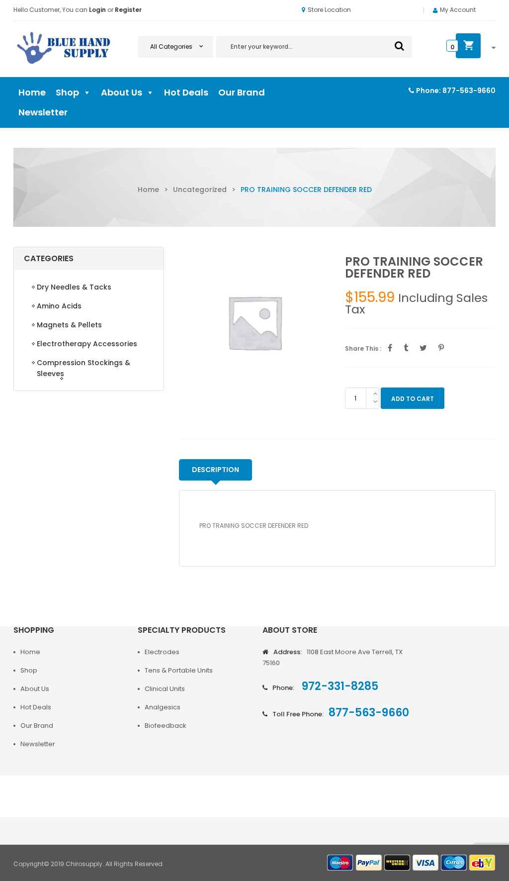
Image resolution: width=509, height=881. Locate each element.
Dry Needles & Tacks (74, 287)
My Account (458, 9)
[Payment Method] (340, 863)
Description (215, 470)
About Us (121, 92)
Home (32, 92)
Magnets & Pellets (69, 325)
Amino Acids (59, 306)
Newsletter (43, 112)
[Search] (399, 46)
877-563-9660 (469, 91)
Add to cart (412, 398)
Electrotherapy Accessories (87, 344)
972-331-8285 (338, 686)
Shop (67, 92)
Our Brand (241, 92)
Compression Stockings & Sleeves (83, 368)
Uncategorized (200, 190)
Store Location (329, 9)
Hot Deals (186, 92)
